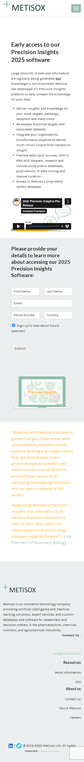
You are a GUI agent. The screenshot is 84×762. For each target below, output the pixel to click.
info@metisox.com (67, 653)
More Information (68, 672)
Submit (20, 348)
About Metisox (70, 708)
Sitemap (43, 751)
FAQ (78, 682)
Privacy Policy (53, 751)
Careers (75, 717)
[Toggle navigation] (76, 8)
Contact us (73, 699)
